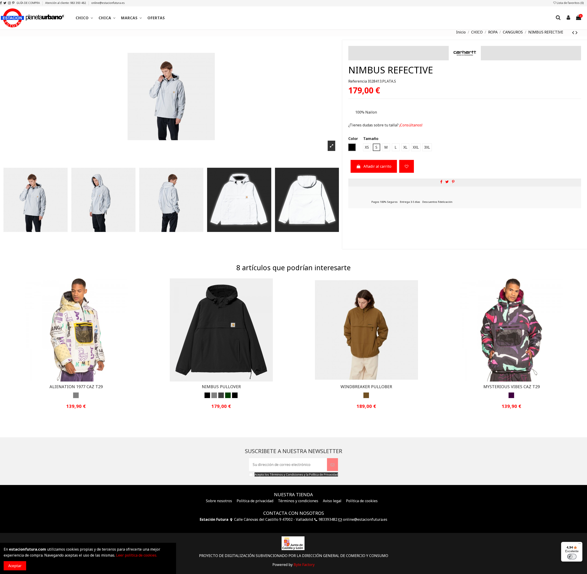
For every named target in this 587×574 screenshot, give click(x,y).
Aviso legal (332, 500)
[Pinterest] (453, 181)
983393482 (328, 519)
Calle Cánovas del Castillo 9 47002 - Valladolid (273, 519)
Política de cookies (362, 500)
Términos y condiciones (298, 500)
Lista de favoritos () (570, 3)
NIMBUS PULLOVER (221, 386)
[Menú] (579, 544)
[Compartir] (441, 181)
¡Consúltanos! (410, 125)
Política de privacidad (255, 500)
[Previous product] (574, 32)
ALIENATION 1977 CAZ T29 (76, 386)
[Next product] (577, 32)
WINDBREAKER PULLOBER (366, 386)
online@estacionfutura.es (108, 3)
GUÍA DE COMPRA (29, 3)
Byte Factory (304, 564)
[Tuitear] (447, 181)
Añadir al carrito (377, 166)
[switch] (571, 556)
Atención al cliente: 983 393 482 (66, 3)
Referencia (357, 81)
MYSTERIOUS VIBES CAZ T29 (511, 386)
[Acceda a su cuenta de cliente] (568, 18)
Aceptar (15, 565)
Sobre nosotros (219, 500)
